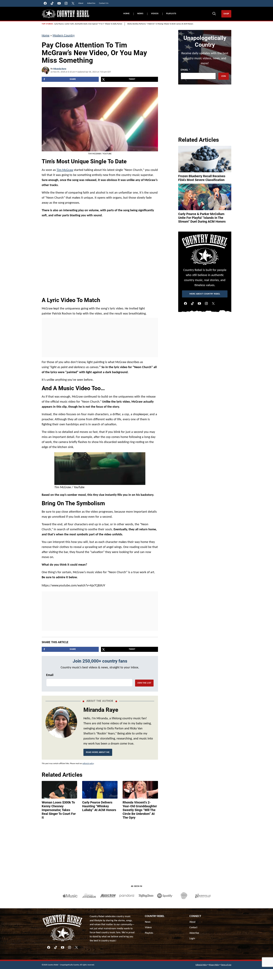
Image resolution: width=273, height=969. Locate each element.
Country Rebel (154, 916)
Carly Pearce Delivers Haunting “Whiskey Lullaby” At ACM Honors (99, 806)
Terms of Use (226, 965)
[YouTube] (199, 303)
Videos (155, 13)
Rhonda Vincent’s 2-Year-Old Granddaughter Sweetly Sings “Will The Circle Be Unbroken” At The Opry (140, 809)
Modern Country (64, 35)
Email (49, 675)
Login (192, 938)
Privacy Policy (214, 965)
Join (223, 76)
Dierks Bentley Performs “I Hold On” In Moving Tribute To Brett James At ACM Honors (160, 24)
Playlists (171, 13)
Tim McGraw (65, 170)
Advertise (194, 933)
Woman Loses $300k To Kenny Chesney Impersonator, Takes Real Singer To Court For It (59, 809)
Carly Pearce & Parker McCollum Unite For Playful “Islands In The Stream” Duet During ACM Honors (202, 217)
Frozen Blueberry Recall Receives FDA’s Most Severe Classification (201, 178)
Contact (193, 927)
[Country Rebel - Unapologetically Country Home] (65, 13)
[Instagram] (206, 303)
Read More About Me (98, 752)
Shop (226, 14)
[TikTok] (192, 303)
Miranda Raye (59, 69)
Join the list (144, 683)
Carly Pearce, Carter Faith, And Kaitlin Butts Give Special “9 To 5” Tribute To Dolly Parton (88, 24)
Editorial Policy (201, 965)
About (192, 922)
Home (126, 13)
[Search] (214, 13)
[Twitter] (213, 303)
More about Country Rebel (204, 294)
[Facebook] (185, 303)
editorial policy (88, 764)
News (140, 13)
